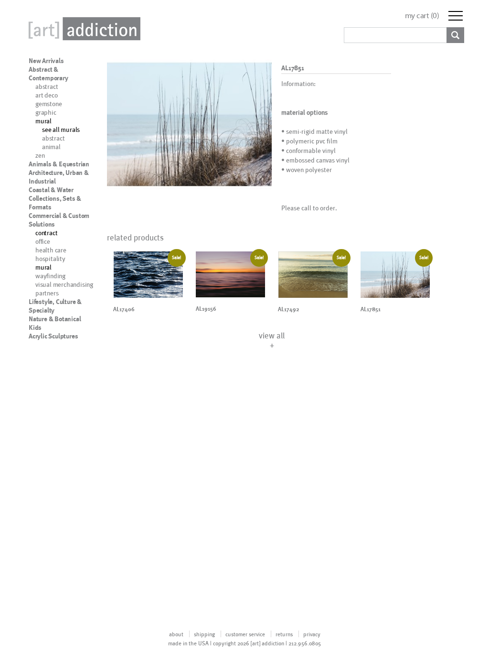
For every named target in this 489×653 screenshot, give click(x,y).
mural (43, 121)
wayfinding (50, 276)
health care (50, 250)
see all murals (61, 129)
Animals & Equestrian (59, 164)
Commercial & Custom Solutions (59, 220)
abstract (46, 86)
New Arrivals (46, 61)
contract (46, 233)
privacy (311, 634)
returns (284, 634)
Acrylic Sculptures (53, 336)
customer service (245, 634)
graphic (45, 112)
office (42, 241)
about (176, 634)
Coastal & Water (51, 190)
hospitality (50, 258)
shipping (204, 634)
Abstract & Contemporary (48, 73)
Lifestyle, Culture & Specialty (55, 306)
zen (39, 155)
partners (46, 293)
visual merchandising (64, 284)
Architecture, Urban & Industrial (59, 177)
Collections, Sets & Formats (55, 203)
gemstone (48, 103)
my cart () (422, 15)
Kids (35, 327)
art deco (46, 95)
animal (51, 146)
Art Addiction (82, 29)
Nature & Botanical (55, 319)
